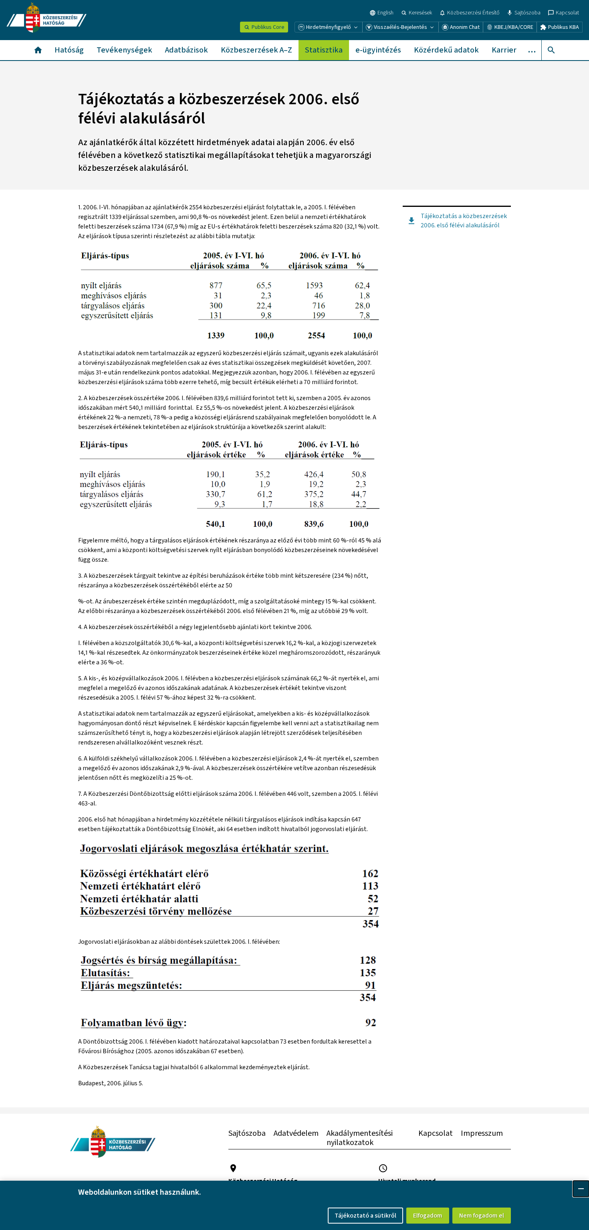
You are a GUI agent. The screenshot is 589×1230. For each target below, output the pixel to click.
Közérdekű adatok (446, 50)
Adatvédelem (296, 1133)
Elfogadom (427, 1215)
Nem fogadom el (481, 1215)
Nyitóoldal (38, 50)
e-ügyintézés (378, 50)
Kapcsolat (435, 1133)
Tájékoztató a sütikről (365, 1215)
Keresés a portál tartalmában (551, 50)
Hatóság (69, 50)
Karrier (504, 50)
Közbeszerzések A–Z (256, 50)
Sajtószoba (247, 1133)
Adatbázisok (186, 50)
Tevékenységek (124, 50)
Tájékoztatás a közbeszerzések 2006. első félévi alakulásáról (464, 220)
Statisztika (324, 50)
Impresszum (482, 1133)
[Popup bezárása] (581, 1189)
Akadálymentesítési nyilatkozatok (360, 1138)
